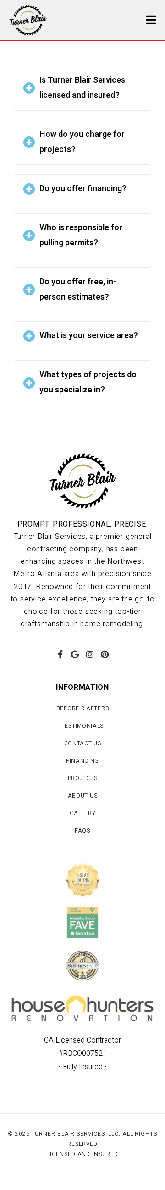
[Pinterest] (104, 654)
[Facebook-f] (60, 654)
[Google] (75, 654)
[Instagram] (89, 654)
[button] (82, 88)
